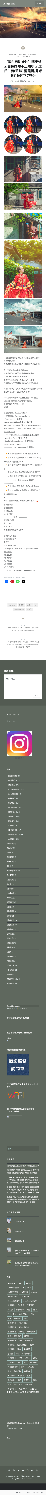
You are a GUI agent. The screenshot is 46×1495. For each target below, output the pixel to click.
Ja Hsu (9, 1038)
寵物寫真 (10, 947)
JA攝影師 (24, 1292)
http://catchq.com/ (31, 548)
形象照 (9, 952)
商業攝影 (10, 902)
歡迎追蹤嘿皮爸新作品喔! (18, 1018)
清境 (22, 1367)
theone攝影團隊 (14, 1301)
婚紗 (32, 1345)
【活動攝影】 (11, 825)
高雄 (9, 1384)
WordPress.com (26, 1479)
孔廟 (19, 1349)
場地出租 (10, 929)
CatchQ (19, 444)
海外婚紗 (33, 1362)
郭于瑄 (15, 425)
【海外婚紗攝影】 (13, 834)
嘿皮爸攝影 (19, 81)
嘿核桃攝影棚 (24, 1327)
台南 (9, 1318)
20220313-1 (19, 1241)
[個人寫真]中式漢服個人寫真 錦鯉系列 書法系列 (23, 1166)
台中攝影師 (23, 1314)
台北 (32, 1314)
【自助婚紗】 (11, 54)
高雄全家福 (10, 862)
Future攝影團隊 (14, 1288)
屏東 (20, 1358)
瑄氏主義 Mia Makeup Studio (29, 425)
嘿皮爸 (29, 609)
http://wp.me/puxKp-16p (20, 416)
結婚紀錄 (17, 1371)
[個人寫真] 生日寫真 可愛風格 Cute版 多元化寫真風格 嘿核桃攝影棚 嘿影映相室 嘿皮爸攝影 (23, 1171)
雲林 (35, 1380)
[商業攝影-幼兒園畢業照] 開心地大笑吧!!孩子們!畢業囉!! (27, 1264)
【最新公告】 (11, 821)
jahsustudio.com (17, 441)
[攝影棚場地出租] (27, 1470)
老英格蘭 (27, 1371)
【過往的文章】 (12, 776)
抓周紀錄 (10, 974)
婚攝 (20, 1340)
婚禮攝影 (28, 1340)
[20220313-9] (23, 1218)
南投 (28, 1310)
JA (36, 605)
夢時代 (26, 1336)
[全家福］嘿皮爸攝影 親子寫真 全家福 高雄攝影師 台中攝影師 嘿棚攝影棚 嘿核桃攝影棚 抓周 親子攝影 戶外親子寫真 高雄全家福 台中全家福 (23, 1189)
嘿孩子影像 (10, 907)
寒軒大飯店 (26, 1354)
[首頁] (9, 1470)
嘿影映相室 (10, 916)
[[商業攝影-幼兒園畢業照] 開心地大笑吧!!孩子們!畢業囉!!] (23, 1260)
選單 (40, 3)
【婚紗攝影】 (33, 54)
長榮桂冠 (27, 1380)
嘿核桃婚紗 (23, 1323)
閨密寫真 (10, 857)
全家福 (9, 884)
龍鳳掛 (29, 605)
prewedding (24, 1296)
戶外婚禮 (11, 1362)
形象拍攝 (10, 956)
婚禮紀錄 (11, 1345)
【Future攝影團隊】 (14, 789)
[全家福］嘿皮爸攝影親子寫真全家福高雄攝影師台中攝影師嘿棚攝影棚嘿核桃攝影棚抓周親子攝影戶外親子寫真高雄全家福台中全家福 (23, 1199)
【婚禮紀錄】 (11, 812)
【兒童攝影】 (11, 798)
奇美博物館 (12, 1340)
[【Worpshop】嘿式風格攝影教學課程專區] (37, 1470)
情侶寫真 (10, 961)
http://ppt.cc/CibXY (19, 413)
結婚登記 (10, 848)
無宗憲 (29, 422)
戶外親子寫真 (11, 965)
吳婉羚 (22, 428)
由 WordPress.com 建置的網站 (17, 1476)
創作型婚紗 (10, 889)
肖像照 (9, 853)
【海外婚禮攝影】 (13, 830)
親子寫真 (11, 1380)
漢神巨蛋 (30, 1367)
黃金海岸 (33, 1389)
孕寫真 (10, 1354)
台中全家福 (10, 893)
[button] (13, 125)
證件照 (9, 866)
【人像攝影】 (11, 839)
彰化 (35, 1358)
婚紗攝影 (11, 1349)
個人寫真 (10, 875)
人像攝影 (11, 1305)
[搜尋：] (23, 1149)
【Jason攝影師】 (13, 794)
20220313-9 (19, 1221)
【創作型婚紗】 (22, 54)
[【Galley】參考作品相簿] (23, 1470)
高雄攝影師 (23, 1389)
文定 (19, 1362)
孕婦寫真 (10, 943)
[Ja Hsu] (7, 1041)
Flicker (28, 1283)
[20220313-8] (23, 1228)
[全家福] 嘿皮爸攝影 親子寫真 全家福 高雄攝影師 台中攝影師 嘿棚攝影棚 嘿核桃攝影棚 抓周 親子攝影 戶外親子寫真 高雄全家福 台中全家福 (23, 1180)
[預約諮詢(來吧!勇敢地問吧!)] (14, 1470)
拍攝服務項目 (11, 979)
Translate (23, 1009)
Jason (29, 1288)
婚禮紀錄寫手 (22, 1345)
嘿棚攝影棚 (10, 925)
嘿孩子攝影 (10, 911)
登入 (8, 1438)
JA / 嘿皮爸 (8, 3)
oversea (34, 1292)
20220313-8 (19, 1231)
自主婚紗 (11, 1376)
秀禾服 (21, 605)
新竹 (25, 1362)
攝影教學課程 (11, 983)
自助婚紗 (20, 1376)
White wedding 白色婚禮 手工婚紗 (25, 435)
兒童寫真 (10, 880)
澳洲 (9, 1371)
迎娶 (19, 1380)
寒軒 (17, 1354)
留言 (36, 695)
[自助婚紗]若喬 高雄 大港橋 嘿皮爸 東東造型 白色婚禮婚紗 (27, 1252)
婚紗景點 (10, 938)
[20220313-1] (23, 1238)
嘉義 (25, 1318)
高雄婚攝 (28, 1384)
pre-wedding (19, 609)
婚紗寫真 (10, 934)
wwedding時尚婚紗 (30, 1301)
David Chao (24, 397)
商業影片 (10, 898)
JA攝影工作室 (13, 1292)
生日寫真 (10, 844)
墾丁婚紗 (17, 1336)
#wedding (12, 605)
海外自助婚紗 (13, 1367)
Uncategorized (23, 57)
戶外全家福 (10, 970)
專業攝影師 (12, 1358)
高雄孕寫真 (12, 1389)
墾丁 (9, 1336)
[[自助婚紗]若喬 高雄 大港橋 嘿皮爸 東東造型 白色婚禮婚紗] (23, 1247)
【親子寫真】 (11, 785)
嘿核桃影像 (10, 920)
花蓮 (28, 1376)
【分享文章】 (11, 803)
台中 (35, 1310)
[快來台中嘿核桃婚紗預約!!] (32, 1470)
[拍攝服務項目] (18, 1470)
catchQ (20, 1283)
